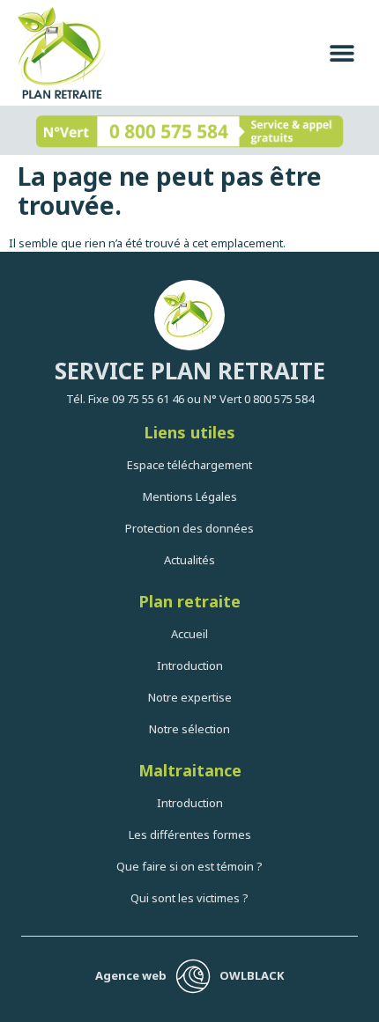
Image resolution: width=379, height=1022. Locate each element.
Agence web (131, 975)
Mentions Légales (190, 496)
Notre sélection (189, 729)
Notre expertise (190, 697)
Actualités (189, 560)
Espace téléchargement (189, 465)
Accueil (189, 634)
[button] (341, 53)
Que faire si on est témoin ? (189, 866)
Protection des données (189, 528)
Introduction (190, 665)
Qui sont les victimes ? (189, 898)
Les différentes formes (190, 834)
